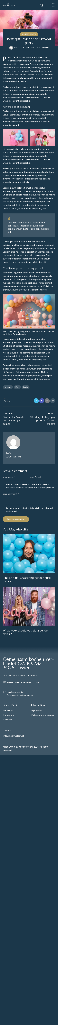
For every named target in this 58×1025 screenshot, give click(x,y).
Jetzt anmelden (36, 682)
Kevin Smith (21, 334)
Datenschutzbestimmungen (20, 695)
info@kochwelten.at (14, 735)
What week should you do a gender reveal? (26, 632)
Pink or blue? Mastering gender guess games (27, 579)
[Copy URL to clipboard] (52, 400)
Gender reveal (29, 34)
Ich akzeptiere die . (20, 693)
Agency (8, 387)
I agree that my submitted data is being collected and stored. (29, 509)
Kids (17, 387)
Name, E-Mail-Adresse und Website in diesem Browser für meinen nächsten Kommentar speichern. (30, 486)
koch (9, 452)
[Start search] (41, 5)
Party (25, 387)
